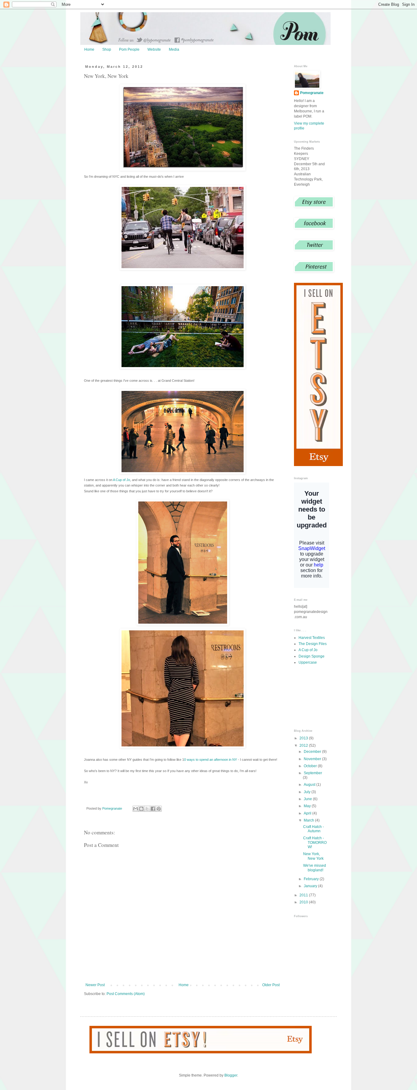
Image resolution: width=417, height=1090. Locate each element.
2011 (304, 895)
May (308, 806)
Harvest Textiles (312, 638)
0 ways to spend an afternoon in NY (210, 759)
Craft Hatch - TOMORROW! (315, 842)
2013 (304, 738)
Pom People (129, 49)
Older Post (271, 985)
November (313, 759)
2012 (304, 745)
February (312, 879)
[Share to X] (147, 809)
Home (89, 49)
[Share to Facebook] (153, 809)
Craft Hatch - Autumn (313, 829)
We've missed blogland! (314, 867)
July (307, 792)
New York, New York (313, 856)
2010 (304, 902)
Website (154, 49)
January (311, 886)
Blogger (230, 1075)
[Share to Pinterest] (159, 809)
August (310, 784)
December (313, 751)
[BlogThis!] (141, 809)
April (308, 813)
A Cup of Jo (121, 480)
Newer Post (95, 985)
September (313, 773)
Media (174, 49)
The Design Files (313, 644)
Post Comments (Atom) (126, 994)
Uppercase (308, 662)
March (309, 820)
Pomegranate (312, 93)
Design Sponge (312, 656)
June (308, 799)
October (311, 766)
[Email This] (135, 809)
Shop (106, 49)
